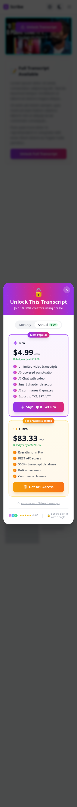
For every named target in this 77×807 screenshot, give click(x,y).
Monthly (25, 325)
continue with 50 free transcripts (40, 503)
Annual (47, 325)
